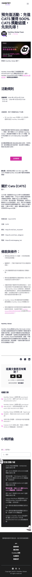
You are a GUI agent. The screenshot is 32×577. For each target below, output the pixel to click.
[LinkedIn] (29, 359)
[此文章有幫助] (13, 376)
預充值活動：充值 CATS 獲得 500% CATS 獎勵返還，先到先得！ (17, 489)
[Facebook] (21, 359)
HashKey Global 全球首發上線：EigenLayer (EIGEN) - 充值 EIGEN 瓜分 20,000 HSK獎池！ (17, 414)
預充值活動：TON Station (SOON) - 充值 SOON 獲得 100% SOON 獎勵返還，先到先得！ (17, 478)
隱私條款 (16, 550)
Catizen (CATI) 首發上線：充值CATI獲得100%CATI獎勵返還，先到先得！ (16, 426)
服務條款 (16, 547)
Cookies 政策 (16, 553)
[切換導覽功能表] (28, 4)
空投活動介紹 (9, 462)
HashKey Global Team (16, 32)
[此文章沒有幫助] (19, 376)
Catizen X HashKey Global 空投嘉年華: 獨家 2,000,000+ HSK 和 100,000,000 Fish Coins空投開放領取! (17, 518)
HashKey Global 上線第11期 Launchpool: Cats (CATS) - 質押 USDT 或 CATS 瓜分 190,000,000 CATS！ (16, 399)
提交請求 (21, 383)
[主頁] (6, 4)
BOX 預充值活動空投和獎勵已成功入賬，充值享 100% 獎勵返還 (17, 511)
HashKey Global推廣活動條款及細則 (16, 310)
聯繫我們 (16, 559)
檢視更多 (6, 523)
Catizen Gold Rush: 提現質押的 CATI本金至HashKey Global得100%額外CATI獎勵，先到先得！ (17, 500)
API (16, 543)
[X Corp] (25, 359)
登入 (4, 450)
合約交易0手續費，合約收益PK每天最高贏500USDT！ (16, 420)
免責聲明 (16, 556)
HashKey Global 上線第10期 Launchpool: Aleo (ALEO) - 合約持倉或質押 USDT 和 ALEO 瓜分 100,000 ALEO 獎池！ (16, 406)
